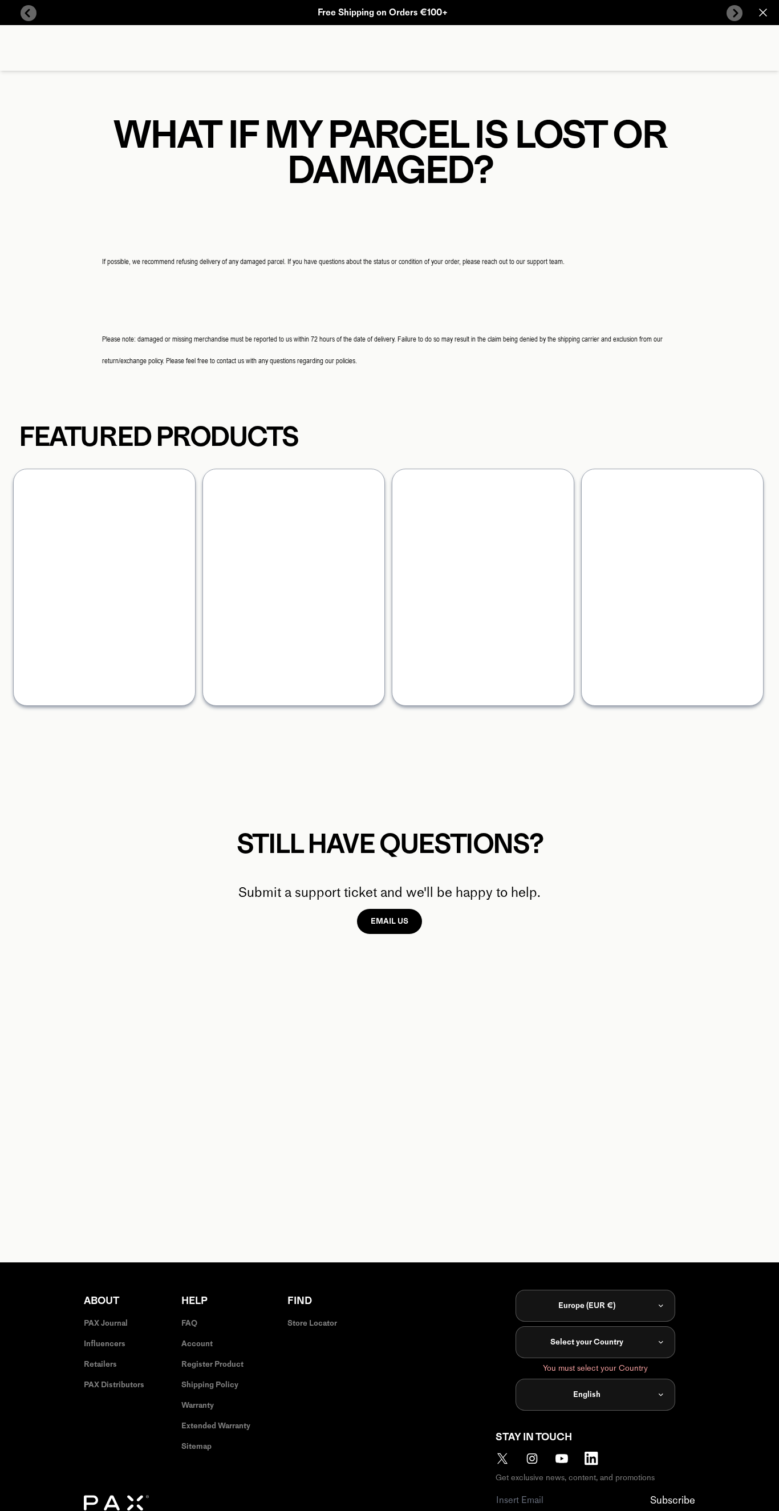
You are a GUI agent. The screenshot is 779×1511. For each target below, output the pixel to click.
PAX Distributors (114, 1385)
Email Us (389, 921)
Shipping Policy (209, 1385)
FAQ (189, 1323)
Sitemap (196, 1446)
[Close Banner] (763, 13)
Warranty (197, 1405)
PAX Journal (106, 1323)
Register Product (212, 1364)
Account (197, 1343)
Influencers (104, 1343)
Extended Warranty (215, 1426)
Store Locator (312, 1323)
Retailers (100, 1364)
